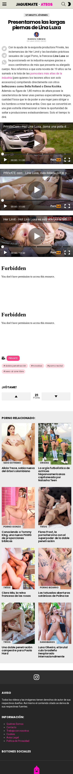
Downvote (56, 396)
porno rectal (56, 365)
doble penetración (15, 365)
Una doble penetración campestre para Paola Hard (17, 650)
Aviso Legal (12, 737)
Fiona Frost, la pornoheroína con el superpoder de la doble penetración (53, 536)
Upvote (16, 396)
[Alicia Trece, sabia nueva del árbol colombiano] (18, 444)
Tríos (43, 526)
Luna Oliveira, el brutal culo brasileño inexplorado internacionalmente (52, 651)
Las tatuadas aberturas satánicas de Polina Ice (54, 594)
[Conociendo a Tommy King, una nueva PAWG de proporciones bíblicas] (18, 507)
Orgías (44, 462)
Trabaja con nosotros (17, 730)
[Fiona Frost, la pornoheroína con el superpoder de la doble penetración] (54, 507)
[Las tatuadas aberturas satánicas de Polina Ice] (54, 568)
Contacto (11, 727)
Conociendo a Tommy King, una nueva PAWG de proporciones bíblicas (17, 536)
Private (13, 358)
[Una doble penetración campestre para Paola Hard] (18, 623)
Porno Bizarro (49, 587)
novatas (37, 365)
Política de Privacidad (17, 741)
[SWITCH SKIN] (69, 4)
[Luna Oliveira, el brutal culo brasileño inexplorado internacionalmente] (54, 623)
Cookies (10, 734)
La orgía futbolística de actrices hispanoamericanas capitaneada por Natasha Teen (54, 474)
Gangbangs (47, 642)
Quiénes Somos (14, 724)
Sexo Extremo (12, 462)
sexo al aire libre (14, 371)
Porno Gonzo (12, 526)
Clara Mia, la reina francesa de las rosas (16, 594)
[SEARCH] (63, 4)
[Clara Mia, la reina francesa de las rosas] (18, 568)
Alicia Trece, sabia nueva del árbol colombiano (18, 469)
